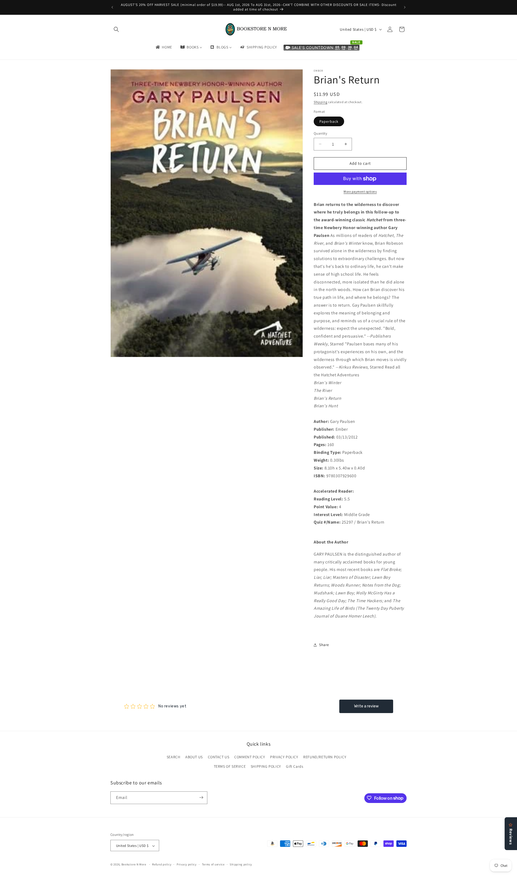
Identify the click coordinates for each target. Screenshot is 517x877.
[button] (116, 29)
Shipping (320, 102)
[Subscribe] (201, 797)
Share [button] (324, 644)
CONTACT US (218, 757)
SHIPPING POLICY (266, 766)
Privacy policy (187, 864)
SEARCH (173, 757)
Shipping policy (241, 864)
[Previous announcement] (112, 7)
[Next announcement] (405, 7)
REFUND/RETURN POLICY (324, 757)
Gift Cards (294, 766)
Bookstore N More (133, 865)
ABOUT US (194, 757)
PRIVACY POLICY (284, 757)
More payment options (360, 192)
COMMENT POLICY (249, 757)
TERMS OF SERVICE (230, 766)
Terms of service (213, 864)
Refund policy (161, 864)
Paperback (328, 121)
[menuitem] (163, 47)
